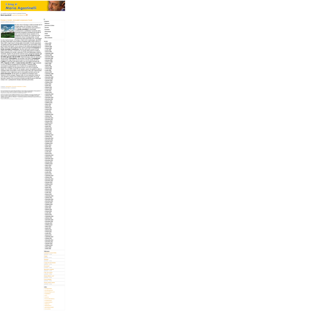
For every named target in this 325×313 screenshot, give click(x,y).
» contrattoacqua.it (48, 300)
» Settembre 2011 (49, 114)
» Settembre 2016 (49, 216)
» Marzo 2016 (48, 206)
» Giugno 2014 (48, 170)
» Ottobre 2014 (48, 177)
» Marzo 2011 (48, 104)
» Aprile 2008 (48, 44)
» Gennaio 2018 (48, 243)
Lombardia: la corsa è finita (50, 252)
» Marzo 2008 (48, 43)
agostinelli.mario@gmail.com (19, 15)
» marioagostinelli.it (48, 288)
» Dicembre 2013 (49, 160)
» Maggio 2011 (48, 107)
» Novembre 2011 (49, 117)
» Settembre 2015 (49, 195)
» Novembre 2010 (49, 97)
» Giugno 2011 (48, 109)
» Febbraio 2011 (48, 102)
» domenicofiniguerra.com (49, 291)
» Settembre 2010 (49, 94)
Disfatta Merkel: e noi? (49, 276)
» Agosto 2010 (48, 92)
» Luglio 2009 (48, 70)
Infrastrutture (9, 86)
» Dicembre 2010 (49, 99)
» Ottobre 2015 (48, 197)
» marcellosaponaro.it (48, 290)
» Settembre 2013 (49, 155)
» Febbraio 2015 (48, 184)
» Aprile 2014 (48, 167)
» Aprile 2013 (48, 146)
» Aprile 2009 (48, 65)
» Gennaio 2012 (48, 121)
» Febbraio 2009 (48, 61)
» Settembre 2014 (49, 175)
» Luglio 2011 (48, 111)
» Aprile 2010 (48, 85)
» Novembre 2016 (49, 219)
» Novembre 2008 (49, 56)
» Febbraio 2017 (48, 224)
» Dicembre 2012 (49, 139)
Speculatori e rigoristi (49, 269)
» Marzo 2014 (48, 165)
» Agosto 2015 (48, 194)
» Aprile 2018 (48, 248)
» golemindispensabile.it (49, 307)
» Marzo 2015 (48, 185)
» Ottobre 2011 (48, 116)
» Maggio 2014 (48, 168)
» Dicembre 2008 (49, 58)
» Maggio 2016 (48, 209)
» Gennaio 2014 (48, 162)
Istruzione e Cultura (21, 86)
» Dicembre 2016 (49, 221)
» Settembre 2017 (49, 236)
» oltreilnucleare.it (47, 305)
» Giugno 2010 (48, 89)
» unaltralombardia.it (48, 302)
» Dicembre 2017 (49, 241)
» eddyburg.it (46, 303)
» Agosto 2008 (48, 51)
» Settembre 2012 (49, 134)
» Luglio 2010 (48, 90)
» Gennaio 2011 (48, 100)
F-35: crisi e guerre (48, 272)
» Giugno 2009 (48, 68)
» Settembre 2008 (49, 53)
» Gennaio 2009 (48, 60)
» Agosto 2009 (48, 72)
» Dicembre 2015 (49, 201)
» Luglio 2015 (48, 192)
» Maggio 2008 (48, 46)
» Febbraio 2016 (48, 204)
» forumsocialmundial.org (49, 298)
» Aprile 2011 (48, 106)
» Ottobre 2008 (48, 55)
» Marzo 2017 (48, 226)
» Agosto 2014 (48, 173)
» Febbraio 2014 (48, 163)
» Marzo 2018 (48, 246)
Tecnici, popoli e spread (49, 282)
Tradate (45, 256)
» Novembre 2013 (49, 158)
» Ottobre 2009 (48, 75)
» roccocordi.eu (47, 308)
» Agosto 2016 (48, 214)
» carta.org (46, 297)
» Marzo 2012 (48, 124)
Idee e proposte (48, 37)
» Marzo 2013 (48, 145)
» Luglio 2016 (48, 212)
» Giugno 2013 (48, 150)
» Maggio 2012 (48, 128)
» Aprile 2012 (48, 126)
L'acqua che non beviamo (50, 262)
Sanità (46, 33)
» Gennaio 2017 (48, 223)
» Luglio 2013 (48, 151)
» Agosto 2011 (48, 112)
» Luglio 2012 (48, 131)
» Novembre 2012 (49, 138)
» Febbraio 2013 (48, 143)
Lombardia (47, 35)
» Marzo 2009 (48, 63)
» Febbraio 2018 (48, 245)
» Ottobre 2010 (48, 95)
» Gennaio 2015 (48, 182)
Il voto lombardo (47, 279)
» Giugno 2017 (48, 231)
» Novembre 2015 (49, 199)
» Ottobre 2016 (48, 218)
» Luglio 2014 (48, 172)
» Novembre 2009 (49, 77)
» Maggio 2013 (48, 148)
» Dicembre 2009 (49, 78)
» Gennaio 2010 (48, 80)
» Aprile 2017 (48, 228)
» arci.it (45, 295)
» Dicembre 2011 (49, 119)
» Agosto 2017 (48, 235)
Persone (47, 27)
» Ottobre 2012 (48, 136)
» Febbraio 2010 (48, 82)
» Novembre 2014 (49, 178)
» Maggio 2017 (48, 229)
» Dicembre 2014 (49, 180)
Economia (14, 86)
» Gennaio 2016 (48, 202)
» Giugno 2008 (48, 48)
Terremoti (46, 259)
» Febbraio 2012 (48, 122)
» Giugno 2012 (48, 129)
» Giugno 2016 (48, 211)
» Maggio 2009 (48, 66)
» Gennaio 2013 (48, 141)
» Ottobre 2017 (48, 238)
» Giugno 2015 (48, 190)
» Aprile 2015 (48, 187)
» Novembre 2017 (49, 240)
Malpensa (47, 23)
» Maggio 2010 (48, 87)
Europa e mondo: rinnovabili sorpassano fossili (16, 20)
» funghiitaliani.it (47, 293)
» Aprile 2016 (48, 207)
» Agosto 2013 (48, 153)
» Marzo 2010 (48, 83)
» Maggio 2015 (48, 189)
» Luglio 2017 (48, 233)
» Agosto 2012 (48, 133)
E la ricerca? (47, 266)
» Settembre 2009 (49, 73)
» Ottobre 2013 (48, 156)
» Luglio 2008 (48, 49)
